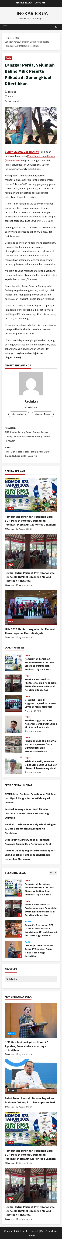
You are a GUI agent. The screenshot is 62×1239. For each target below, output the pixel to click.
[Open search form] (56, 27)
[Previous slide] (51, 873)
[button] (5, 27)
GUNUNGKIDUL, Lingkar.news (22, 151)
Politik (28, 921)
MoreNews (46, 1231)
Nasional (12, 1090)
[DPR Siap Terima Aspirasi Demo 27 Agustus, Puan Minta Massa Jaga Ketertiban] (31, 1020)
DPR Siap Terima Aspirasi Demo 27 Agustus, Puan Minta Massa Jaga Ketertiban (13, 949)
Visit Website (19, 414)
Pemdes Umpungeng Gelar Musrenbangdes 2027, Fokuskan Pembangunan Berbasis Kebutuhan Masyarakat (30, 855)
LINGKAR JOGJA (31, 13)
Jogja (8, 58)
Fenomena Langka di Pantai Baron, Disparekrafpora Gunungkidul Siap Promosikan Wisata (13, 744)
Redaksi (11, 91)
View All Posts (42, 414)
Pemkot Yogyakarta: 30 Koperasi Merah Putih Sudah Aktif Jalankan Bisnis (13, 724)
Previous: (27, 434)
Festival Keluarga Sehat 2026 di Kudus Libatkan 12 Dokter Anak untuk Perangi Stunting (27, 813)
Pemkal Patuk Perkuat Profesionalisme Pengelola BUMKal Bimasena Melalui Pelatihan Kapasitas (30, 577)
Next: (27, 451)
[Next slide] (55, 873)
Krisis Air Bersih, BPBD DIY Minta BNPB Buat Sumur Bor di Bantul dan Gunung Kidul (13, 765)
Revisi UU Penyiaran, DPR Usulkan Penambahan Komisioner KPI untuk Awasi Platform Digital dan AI (13, 929)
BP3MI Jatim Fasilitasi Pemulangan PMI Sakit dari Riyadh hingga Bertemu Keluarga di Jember (31, 798)
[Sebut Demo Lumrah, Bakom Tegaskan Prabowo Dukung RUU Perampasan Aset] (31, 1076)
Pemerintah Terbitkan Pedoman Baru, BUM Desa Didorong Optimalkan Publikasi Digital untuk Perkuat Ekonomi (30, 520)
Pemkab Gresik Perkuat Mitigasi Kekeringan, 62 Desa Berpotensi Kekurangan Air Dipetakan (30, 828)
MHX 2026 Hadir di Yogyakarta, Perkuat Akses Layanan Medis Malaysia (13, 703)
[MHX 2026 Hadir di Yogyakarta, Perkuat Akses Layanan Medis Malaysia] (31, 607)
